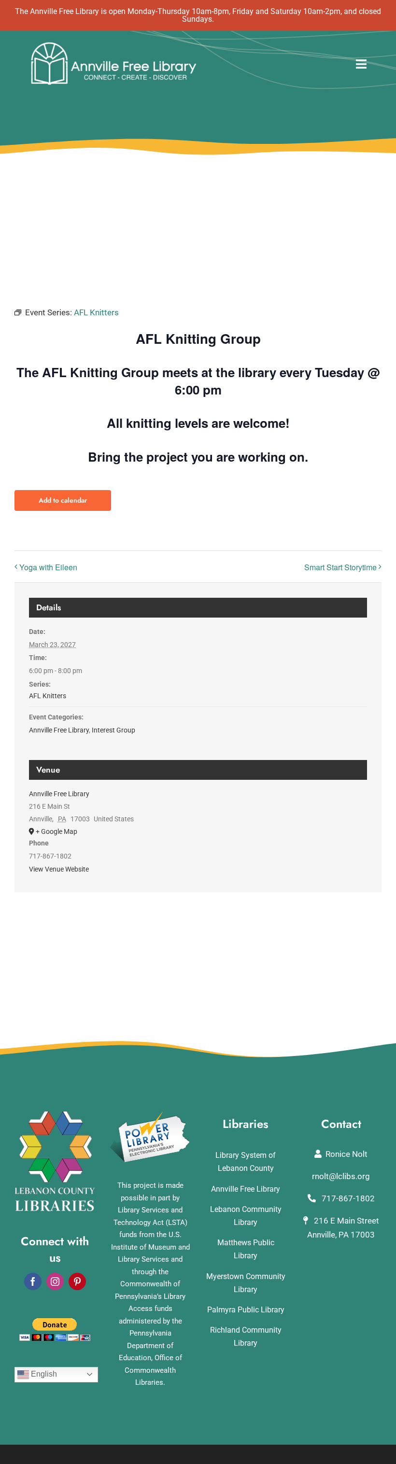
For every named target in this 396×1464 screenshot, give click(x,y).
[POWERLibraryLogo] (150, 1115)
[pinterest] (77, 1281)
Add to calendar (63, 500)
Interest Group (113, 730)
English (43, 1374)
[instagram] (55, 1281)
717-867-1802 (347, 1198)
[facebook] (33, 1281)
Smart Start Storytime (340, 567)
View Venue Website (59, 869)
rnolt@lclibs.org (341, 1176)
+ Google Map (56, 831)
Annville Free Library (59, 730)
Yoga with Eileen (48, 567)
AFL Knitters (47, 696)
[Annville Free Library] (113, 44)
